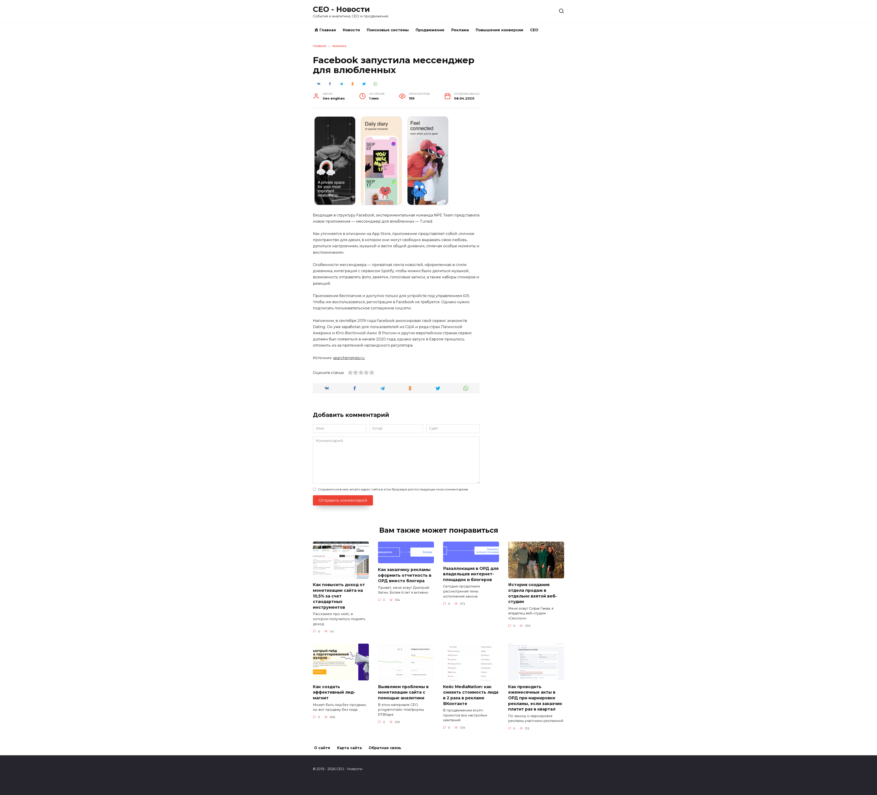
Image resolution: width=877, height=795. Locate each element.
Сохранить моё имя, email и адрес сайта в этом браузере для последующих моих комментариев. (393, 489)
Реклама (460, 30)
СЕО (534, 30)
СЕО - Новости (341, 9)
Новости (351, 30)
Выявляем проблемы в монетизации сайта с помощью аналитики (403, 692)
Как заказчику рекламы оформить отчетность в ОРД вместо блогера (404, 575)
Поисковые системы (388, 30)
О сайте (322, 748)
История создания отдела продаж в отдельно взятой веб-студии (532, 593)
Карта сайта (349, 748)
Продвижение (430, 30)
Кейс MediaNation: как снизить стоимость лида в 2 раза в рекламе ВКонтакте (470, 695)
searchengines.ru (349, 358)
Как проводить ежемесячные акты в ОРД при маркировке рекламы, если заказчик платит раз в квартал (535, 698)
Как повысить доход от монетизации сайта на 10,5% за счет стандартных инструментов (339, 596)
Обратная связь (385, 748)
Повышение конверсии (499, 30)
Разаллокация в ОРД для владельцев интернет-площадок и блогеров (471, 574)
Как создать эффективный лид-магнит (334, 692)
